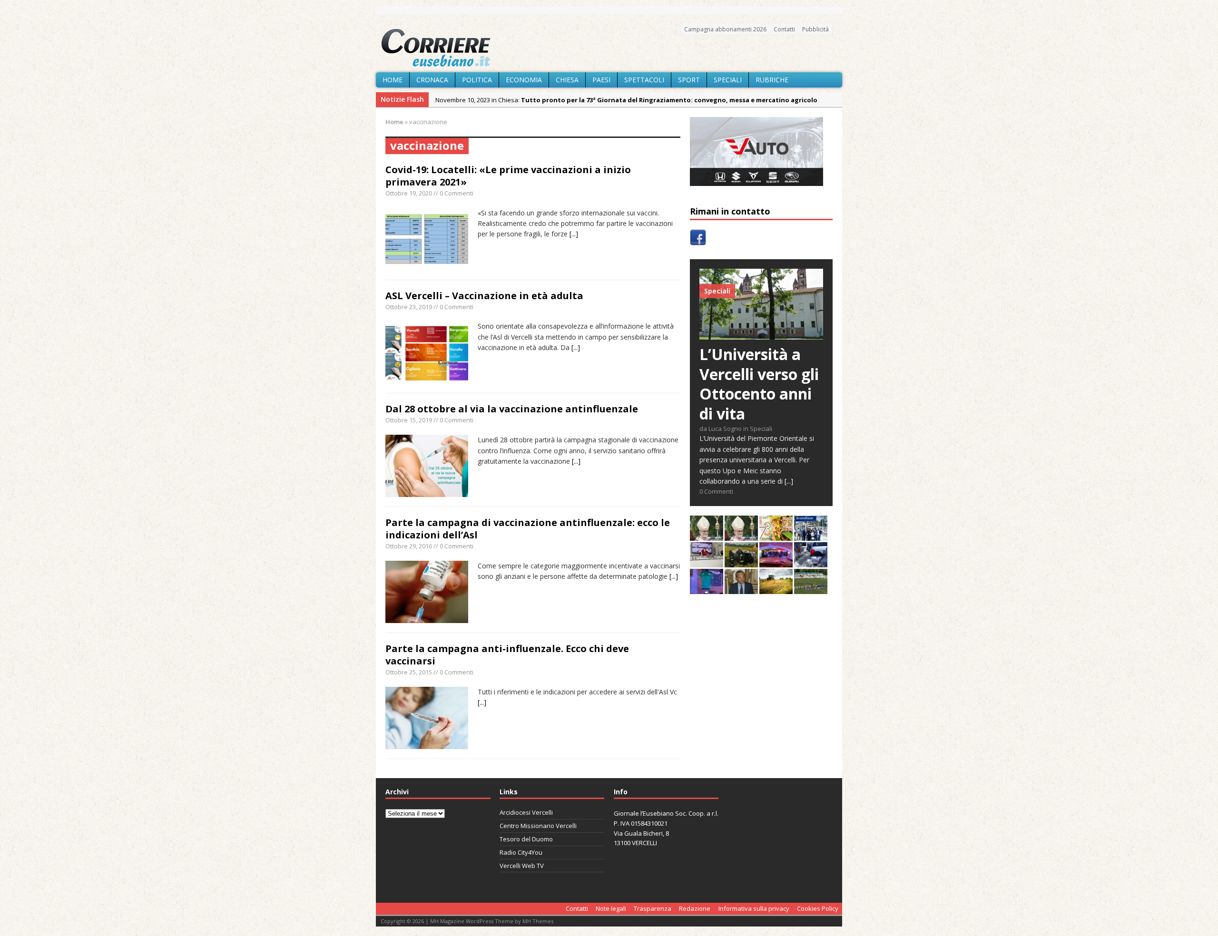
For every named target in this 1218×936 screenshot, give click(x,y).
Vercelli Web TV (522, 865)
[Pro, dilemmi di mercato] (776, 561)
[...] (574, 233)
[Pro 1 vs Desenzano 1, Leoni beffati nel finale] (810, 588)
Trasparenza (652, 908)
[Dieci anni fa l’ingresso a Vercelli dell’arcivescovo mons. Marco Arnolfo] (706, 535)
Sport (689, 79)
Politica (477, 79)
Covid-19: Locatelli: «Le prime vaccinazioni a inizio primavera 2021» (508, 175)
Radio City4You (521, 852)
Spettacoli (644, 79)
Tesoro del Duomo (526, 839)
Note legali (611, 908)
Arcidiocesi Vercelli (526, 812)
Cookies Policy (817, 908)
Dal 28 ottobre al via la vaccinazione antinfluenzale (511, 408)
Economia (524, 79)
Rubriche (772, 79)
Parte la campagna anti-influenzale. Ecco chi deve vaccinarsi (507, 654)
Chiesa (567, 79)
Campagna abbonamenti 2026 (725, 29)
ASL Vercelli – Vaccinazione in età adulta (484, 295)
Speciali (728, 79)
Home (393, 79)
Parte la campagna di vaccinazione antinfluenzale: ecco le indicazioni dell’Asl (527, 528)
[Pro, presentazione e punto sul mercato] (706, 588)
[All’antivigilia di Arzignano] (706, 561)
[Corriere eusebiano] (609, 48)
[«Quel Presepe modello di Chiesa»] (741, 535)
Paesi (601, 79)
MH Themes (537, 921)
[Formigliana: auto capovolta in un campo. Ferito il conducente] (741, 561)
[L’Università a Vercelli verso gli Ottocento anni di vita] (761, 334)
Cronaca (432, 79)
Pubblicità (815, 29)
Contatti (784, 29)
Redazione (694, 908)
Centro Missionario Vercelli (538, 825)
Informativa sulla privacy (753, 908)
